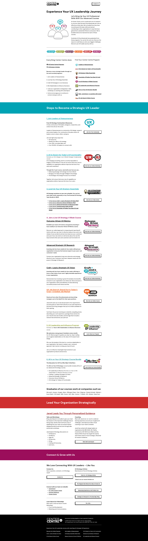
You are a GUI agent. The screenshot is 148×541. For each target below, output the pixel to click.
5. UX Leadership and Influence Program (63, 325)
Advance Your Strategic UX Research (91, 533)
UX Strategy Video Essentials (86, 73)
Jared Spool (52, 488)
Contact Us (90, 518)
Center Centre (53, 494)
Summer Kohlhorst (54, 492)
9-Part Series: (64, 201)
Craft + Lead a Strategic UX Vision (61, 268)
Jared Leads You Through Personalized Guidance (71, 413)
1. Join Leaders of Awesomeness (60, 118)
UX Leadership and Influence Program (91, 536)
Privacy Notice (88, 520)
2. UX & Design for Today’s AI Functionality (64, 155)
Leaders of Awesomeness (85, 64)
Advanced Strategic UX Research (61, 245)
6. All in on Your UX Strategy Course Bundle (64, 359)
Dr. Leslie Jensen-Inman (55, 490)
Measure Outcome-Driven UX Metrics (73, 536)
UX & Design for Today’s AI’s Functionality (92, 531)
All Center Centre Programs (56, 64)
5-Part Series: (61, 206)
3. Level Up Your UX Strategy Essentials (63, 189)
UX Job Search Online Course (53, 536)
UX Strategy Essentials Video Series (72, 533)
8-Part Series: (62, 202)
